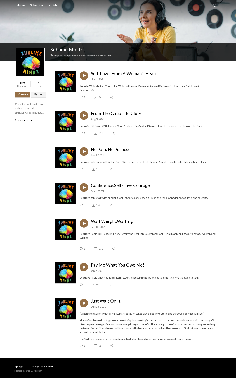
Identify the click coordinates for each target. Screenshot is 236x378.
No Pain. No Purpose (111, 149)
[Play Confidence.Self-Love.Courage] (84, 187)
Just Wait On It (106, 300)
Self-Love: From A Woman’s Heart (124, 73)
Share (24, 94)
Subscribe (36, 5)
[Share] (112, 97)
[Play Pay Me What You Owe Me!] (84, 267)
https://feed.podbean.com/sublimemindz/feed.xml (82, 55)
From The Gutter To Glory (116, 113)
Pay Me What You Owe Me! (117, 264)
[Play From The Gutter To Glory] (84, 115)
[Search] (214, 5)
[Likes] (81, 169)
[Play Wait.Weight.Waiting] (84, 223)
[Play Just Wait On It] (84, 303)
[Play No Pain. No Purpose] (84, 151)
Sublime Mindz (66, 50)
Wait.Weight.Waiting (112, 221)
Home (21, 5)
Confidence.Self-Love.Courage (120, 185)
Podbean (38, 370)
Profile (53, 5)
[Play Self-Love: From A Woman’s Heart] (84, 75)
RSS (40, 94)
